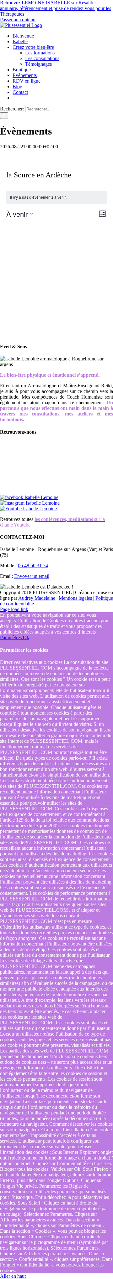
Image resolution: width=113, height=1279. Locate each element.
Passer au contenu (17, 19)
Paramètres (11, 637)
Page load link (14, 609)
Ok (26, 637)
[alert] (56, 197)
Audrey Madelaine (36, 598)
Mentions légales (76, 598)
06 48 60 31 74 (33, 565)
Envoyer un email (31, 576)
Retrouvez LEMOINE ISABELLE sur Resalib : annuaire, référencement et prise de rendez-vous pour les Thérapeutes (55, 8)
